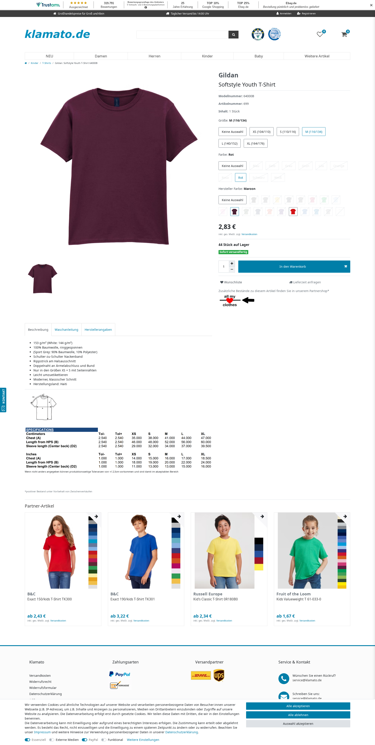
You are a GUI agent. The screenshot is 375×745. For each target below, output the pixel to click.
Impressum (42, 732)
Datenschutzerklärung (45, 694)
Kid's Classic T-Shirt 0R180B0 (215, 599)
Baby (259, 55)
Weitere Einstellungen (143, 740)
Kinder (207, 55)
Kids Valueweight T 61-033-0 (298, 599)
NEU (49, 55)
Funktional (115, 740)
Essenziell (39, 740)
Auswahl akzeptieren (298, 724)
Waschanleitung (66, 329)
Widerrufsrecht (40, 682)
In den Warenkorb (293, 266)
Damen (101, 55)
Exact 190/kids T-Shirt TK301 (132, 599)
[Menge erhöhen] (232, 264)
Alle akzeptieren (298, 706)
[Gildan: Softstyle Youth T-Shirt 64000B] (118, 430)
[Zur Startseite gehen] (26, 63)
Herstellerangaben (98, 329)
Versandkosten (249, 234)
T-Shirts (46, 63)
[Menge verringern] (232, 270)
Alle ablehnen (298, 715)
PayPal (93, 740)
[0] (345, 35)
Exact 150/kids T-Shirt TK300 (49, 599)
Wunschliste (232, 282)
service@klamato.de (307, 680)
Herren (154, 55)
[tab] (38, 329)
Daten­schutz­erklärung (181, 732)
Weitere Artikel (317, 55)
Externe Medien (67, 740)
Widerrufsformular (43, 688)
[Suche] (233, 34)
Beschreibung (38, 329)
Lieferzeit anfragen (306, 282)
